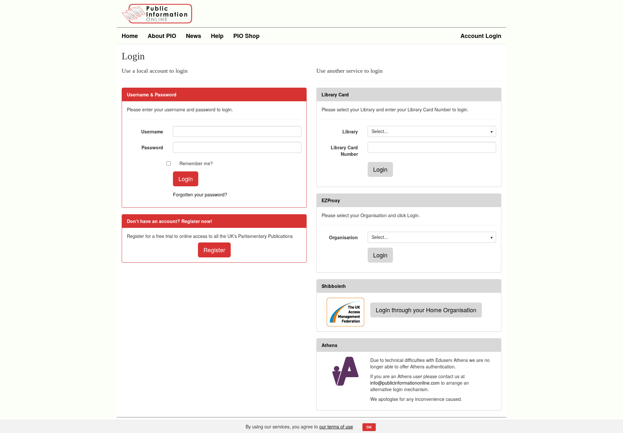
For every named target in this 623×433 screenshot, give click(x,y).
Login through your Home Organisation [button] (426, 309)
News (193, 35)
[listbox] (432, 131)
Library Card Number (344, 150)
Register (214, 249)
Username (152, 131)
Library (350, 131)
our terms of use (336, 426)
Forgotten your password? (200, 194)
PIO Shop (246, 35)
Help (217, 35)
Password (152, 147)
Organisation (343, 237)
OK (369, 427)
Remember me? (196, 163)
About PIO (162, 35)
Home (130, 35)
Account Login (480, 35)
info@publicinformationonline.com (405, 382)
